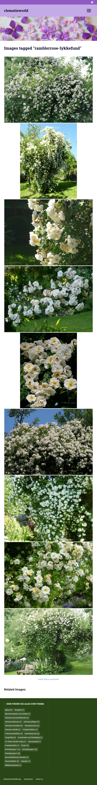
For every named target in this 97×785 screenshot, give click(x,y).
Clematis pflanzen (13, 722)
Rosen (25, 745)
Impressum (28, 779)
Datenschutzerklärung (12, 779)
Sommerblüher (12, 761)
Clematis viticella (13, 730)
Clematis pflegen (31, 722)
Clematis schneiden (14, 726)
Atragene (19, 710)
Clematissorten (32, 726)
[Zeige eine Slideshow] (48, 679)
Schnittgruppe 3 (12, 753)
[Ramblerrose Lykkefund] (48, 90)
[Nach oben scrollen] (93, 781)
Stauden (25, 761)
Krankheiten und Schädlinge (30, 737)
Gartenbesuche (32, 734)
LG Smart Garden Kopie (15, 742)
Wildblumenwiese (13, 765)
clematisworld (16, 10)
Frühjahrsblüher (30, 730)
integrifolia (10, 737)
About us (39, 779)
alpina (8, 710)
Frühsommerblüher (14, 734)
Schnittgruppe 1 (12, 749)
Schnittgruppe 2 (29, 749)
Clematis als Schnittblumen (17, 718)
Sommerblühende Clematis (17, 757)
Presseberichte (12, 745)
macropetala (34, 742)
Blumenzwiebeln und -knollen (17, 714)
